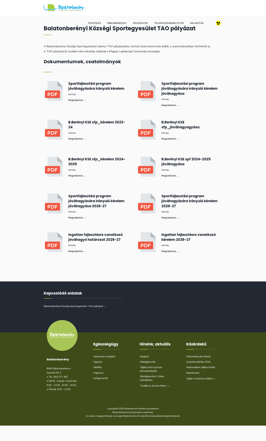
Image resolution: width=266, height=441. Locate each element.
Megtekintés (77, 100)
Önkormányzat (117, 23)
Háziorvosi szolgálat (104, 356)
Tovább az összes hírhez (154, 385)
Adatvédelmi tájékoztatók (200, 367)
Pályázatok (140, 23)
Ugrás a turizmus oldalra (201, 378)
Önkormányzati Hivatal (198, 356)
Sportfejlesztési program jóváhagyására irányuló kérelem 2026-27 (189, 201)
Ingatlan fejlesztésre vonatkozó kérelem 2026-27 (188, 237)
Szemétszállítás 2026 (198, 362)
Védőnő (97, 367)
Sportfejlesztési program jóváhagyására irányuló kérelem (96, 86)
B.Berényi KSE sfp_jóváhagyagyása (180, 125)
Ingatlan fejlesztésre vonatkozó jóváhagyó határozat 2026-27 (95, 237)
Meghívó (144, 356)
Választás (197, 23)
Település (94, 23)
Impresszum (192, 373)
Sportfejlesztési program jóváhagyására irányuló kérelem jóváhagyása (189, 88)
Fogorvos (98, 373)
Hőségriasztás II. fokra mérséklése (152, 378)
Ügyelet (97, 362)
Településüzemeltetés (169, 23)
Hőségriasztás (147, 362)
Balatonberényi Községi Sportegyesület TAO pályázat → (75, 306)
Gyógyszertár (100, 378)
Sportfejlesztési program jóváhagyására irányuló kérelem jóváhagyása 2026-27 (96, 201)
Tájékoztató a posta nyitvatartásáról (151, 369)
